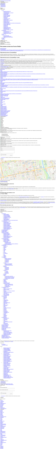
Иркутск (1, 411)
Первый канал (2, 82)
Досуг (14, 90)
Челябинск (1, 446)
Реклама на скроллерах (7, 356)
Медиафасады (21, 71)
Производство (4, 30)
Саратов (1, 436)
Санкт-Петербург (2, 435)
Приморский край (2, 431)
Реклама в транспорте (7, 16)
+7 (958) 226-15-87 (2, 6)
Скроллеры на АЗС (10, 93)
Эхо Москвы (4, 79)
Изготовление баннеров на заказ (8, 32)
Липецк (1, 419)
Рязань (1, 433)
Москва (1, 423)
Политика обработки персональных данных (6, 383)
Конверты (15, 84)
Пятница (14, 82)
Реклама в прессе (6, 20)
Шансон (29, 79)
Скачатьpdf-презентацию (3, 181)
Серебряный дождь (25, 79)
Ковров (1, 414)
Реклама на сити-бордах (7, 361)
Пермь (1, 430)
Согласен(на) (3, 157)
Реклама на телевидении (7, 365)
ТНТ (17, 82)
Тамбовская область (3, 442)
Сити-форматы (2, 63)
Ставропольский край (3, 440)
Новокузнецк (2, 427)
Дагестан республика (3, 408)
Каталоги (6, 84)
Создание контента (6, 13)
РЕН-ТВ (29, 82)
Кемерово (1, 413)
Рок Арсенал (13, 79)
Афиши (29, 84)
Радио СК (10, 79)
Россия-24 (8, 82)
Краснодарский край (3, 416)
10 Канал (31, 82)
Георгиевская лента (6, 35)
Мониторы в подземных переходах (28, 71)
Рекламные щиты (6, 355)
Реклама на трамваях (9, 73)
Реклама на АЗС (6, 26)
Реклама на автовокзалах (7, 363)
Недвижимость (31, 90)
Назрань (1, 425)
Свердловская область (3, 437)
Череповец (1, 447)
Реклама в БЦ (5, 373)
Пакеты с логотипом (46, 84)
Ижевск (1, 410)
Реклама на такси (21, 73)
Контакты (3, 39)
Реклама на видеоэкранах (7, 11)
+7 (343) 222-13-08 (2, 382)
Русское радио (20, 79)
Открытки (26, 84)
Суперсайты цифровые (9, 71)
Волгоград (1, 405)
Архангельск (2, 401)
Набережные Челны (3, 424)
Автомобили (7, 90)
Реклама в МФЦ (6, 14)
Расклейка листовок (6, 22)
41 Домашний (24, 82)
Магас (1, 420)
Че (26, 82)
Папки (20, 84)
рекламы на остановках (36, 202)
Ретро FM (7, 79)
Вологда (1, 406)
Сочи (1, 438)
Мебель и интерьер (3, 90)
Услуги (1, 8)
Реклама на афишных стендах (4, 66)
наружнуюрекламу (22, 207)
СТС (18, 82)
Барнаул (1, 402)
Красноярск (2, 417)
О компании (3, 37)
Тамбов (1, 441)
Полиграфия (5, 366)
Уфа (0, 445)
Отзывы (3, 38)
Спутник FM (16, 79)
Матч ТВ (20, 82)
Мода (28, 90)
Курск (1, 418)
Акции (3, 34)
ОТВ (16, 82)
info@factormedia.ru (3, 3)
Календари (9, 84)
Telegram (12, 341)
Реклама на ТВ (6, 17)
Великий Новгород (3, 403)
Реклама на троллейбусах (15, 73)
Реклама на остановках (15, 50)
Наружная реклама (6, 353)
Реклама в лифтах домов (7, 24)
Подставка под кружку (40, 84)
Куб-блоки (31, 84)
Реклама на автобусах (3, 73)
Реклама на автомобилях (36, 73)
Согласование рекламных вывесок (8, 12)
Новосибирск (2, 428)
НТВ (10, 82)
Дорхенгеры (35, 84)
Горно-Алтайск (2, 407)
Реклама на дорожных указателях (8, 29)
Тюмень (1, 444)
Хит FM (31, 79)
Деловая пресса (35, 90)
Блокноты (12, 84)
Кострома (1, 415)
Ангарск (1, 400)
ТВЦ (27, 82)
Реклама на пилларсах (7, 357)
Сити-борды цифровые (16, 71)
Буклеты (18, 84)
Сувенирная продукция (7, 18)
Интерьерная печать (6, 375)
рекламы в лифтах (11, 188)
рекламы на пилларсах (3, 200)
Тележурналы (11, 90)
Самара (1, 434)
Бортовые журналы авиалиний (23, 90)
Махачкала (1, 422)
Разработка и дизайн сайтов (7, 376)
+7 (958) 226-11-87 (2, 5)
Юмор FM (33, 79)
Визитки (4, 84)
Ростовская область (3, 432)
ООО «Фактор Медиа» (10, 384)
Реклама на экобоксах (7, 23)
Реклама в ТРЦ (6, 25)
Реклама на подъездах (7, 21)
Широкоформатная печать (7, 28)
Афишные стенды (20, 50)
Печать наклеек (23, 84)
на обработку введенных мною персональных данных (10, 157)
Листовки (1, 84)
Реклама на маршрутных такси (28, 73)
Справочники (17, 90)
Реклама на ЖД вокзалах (7, 27)
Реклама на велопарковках (7, 358)
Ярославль (1, 448)
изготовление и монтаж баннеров (38, 201)
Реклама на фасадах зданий (8, 50)
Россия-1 (5, 82)
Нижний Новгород (3, 426)
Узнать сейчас (2, 43)
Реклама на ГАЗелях (42, 73)
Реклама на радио (6, 19)
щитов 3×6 (42, 196)
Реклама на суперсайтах (7, 354)
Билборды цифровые (3, 71)
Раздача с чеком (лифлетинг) (17, 93)
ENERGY (36, 79)
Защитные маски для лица (7, 33)
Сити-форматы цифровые (7, 350)
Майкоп (1, 421)
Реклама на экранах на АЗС (7, 36)
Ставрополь (2, 439)
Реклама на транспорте (7, 15)
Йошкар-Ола (2, 412)
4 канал (12, 82)
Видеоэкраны (2, 60)
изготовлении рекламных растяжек (24, 196)
